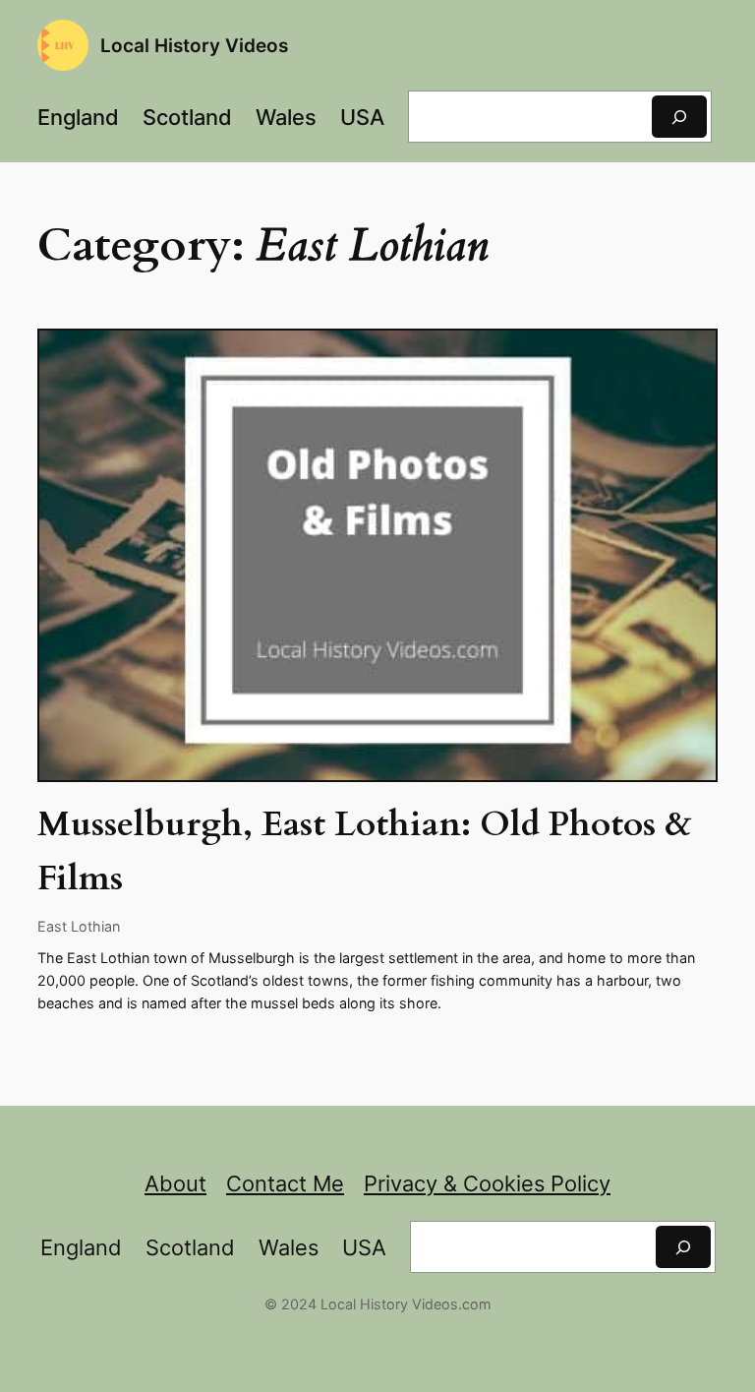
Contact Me (285, 1183)
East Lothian (78, 926)
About (175, 1183)
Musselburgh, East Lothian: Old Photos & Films (364, 852)
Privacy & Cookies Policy (487, 1183)
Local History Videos (194, 45)
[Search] (679, 116)
